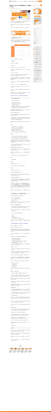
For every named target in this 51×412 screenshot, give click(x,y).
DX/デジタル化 (35, 34)
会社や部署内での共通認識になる (38, 60)
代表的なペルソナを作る (38, 68)
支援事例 (25, 1)
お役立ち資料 (29, 1)
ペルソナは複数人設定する (38, 75)
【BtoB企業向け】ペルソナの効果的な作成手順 (38, 62)
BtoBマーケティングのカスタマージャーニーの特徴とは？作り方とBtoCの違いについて (19, 95)
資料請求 (36, 1)
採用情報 (33, 1)
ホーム (18, 1)
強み (22, 1)
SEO (34, 35)
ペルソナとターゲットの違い (38, 50)
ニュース (34, 29)
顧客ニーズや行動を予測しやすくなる (38, 56)
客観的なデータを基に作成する (38, 72)
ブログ (27, 1)
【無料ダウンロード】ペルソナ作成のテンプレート (38, 79)
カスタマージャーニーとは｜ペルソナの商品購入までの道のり (38, 52)
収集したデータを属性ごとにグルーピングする (38, 66)
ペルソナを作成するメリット (37, 54)
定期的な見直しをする (37, 77)
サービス (21, 1)
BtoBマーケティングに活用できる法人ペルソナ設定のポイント (38, 70)
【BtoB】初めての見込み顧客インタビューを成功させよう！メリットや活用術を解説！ (19, 223)
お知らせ (35, 30)
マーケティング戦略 (36, 40)
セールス (35, 38)
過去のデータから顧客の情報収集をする (38, 64)
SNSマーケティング (35, 36)
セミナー (35, 31)
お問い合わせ (40, 1)
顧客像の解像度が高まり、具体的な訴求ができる (38, 58)
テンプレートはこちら (13, 325)
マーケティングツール (36, 39)
